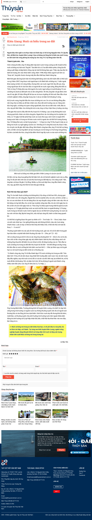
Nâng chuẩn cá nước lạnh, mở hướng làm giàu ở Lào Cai (8, 422)
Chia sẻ (4, 48)
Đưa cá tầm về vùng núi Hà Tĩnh (59, 421)
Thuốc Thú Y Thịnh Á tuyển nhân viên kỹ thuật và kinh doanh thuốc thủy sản (79, 144)
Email (37, 366)
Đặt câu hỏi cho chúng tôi (80, 119)
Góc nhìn (27, 16)
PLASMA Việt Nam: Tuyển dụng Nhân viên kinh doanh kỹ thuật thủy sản (80, 166)
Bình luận (4, 55)
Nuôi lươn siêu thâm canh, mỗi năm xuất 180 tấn (42, 422)
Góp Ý (81, 473)
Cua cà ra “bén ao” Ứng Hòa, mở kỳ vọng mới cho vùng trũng (26, 422)
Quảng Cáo (82, 471)
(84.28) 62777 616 (13, 501)
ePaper (72, 1)
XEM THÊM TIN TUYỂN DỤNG (79, 172)
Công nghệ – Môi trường (9, 19)
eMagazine (79, 1)
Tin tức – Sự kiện (16, 16)
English (87, 1)
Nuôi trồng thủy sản (46, 16)
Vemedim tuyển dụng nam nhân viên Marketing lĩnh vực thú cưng (79, 158)
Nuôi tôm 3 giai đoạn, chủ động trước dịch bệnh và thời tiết (8, 405)
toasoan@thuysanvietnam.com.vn (11, 498)
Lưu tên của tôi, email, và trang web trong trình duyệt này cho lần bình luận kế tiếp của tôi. (31, 373)
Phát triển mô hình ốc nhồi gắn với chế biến (60, 404)
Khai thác (59, 16)
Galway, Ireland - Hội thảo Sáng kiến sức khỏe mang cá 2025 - (50, 33)
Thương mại (69, 16)
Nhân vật (35, 16)
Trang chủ (5, 16)
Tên (4, 366)
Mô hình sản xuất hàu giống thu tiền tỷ (43, 404)
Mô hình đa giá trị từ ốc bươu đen (25, 404)
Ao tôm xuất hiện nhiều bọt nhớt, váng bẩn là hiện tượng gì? (80, 114)
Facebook (82, 475)
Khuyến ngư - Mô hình (23, 37)
